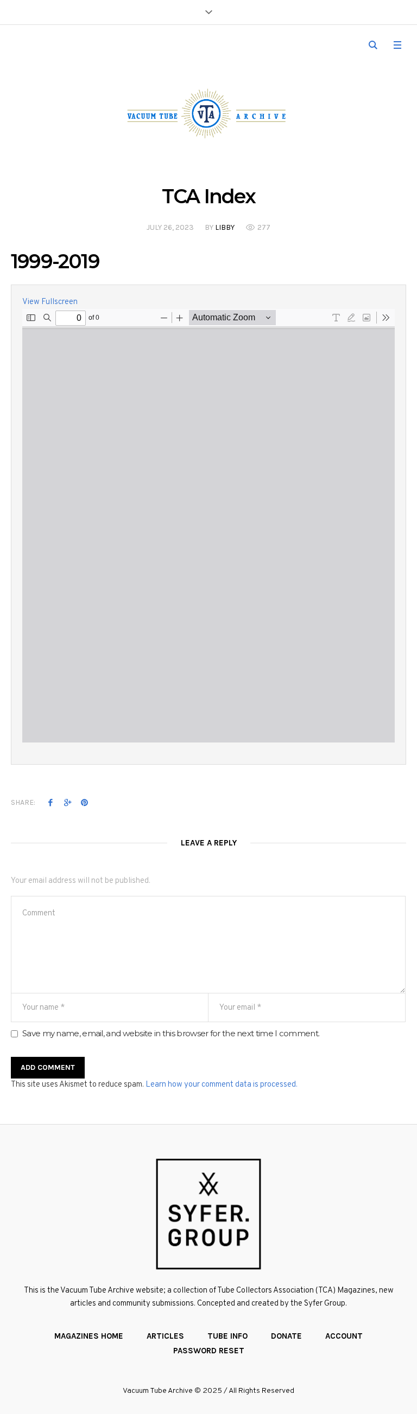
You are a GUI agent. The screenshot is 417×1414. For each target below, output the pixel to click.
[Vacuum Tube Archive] (208, 113)
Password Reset (208, 1350)
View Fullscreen (50, 302)
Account (344, 1336)
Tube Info (227, 1336)
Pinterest (84, 802)
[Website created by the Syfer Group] (208, 1214)
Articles (165, 1336)
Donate (286, 1336)
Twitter (67, 802)
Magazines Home (88, 1336)
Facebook (50, 802)
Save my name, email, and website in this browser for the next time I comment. (170, 1033)
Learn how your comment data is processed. (222, 1085)
